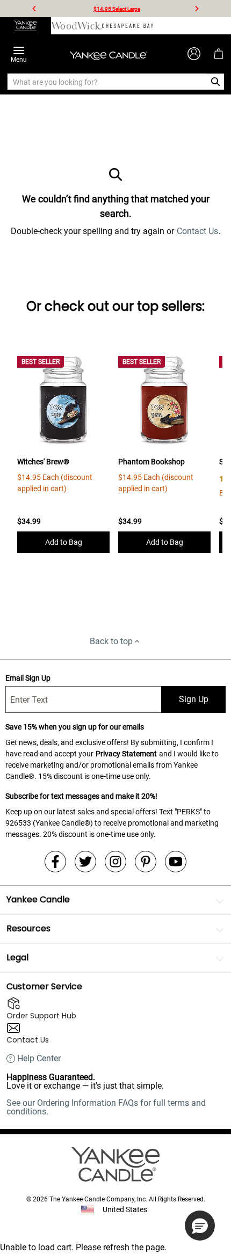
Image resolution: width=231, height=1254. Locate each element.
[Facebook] (55, 861)
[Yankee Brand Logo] (108, 53)
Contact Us (197, 231)
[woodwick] (76, 25)
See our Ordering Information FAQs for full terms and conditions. (106, 1107)
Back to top (111, 641)
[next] (196, 8)
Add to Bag (63, 542)
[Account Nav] (193, 53)
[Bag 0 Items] (218, 53)
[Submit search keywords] (216, 81)
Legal (17, 957)
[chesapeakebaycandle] (127, 25)
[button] (200, 1226)
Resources (28, 928)
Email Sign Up (27, 678)
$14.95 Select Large (116, 9)
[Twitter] (85, 861)
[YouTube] (175, 861)
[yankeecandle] (25, 25)
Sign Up (193, 699)
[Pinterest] (145, 861)
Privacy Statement (126, 753)
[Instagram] (115, 861)
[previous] (34, 8)
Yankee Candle (38, 899)
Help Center (39, 1058)
